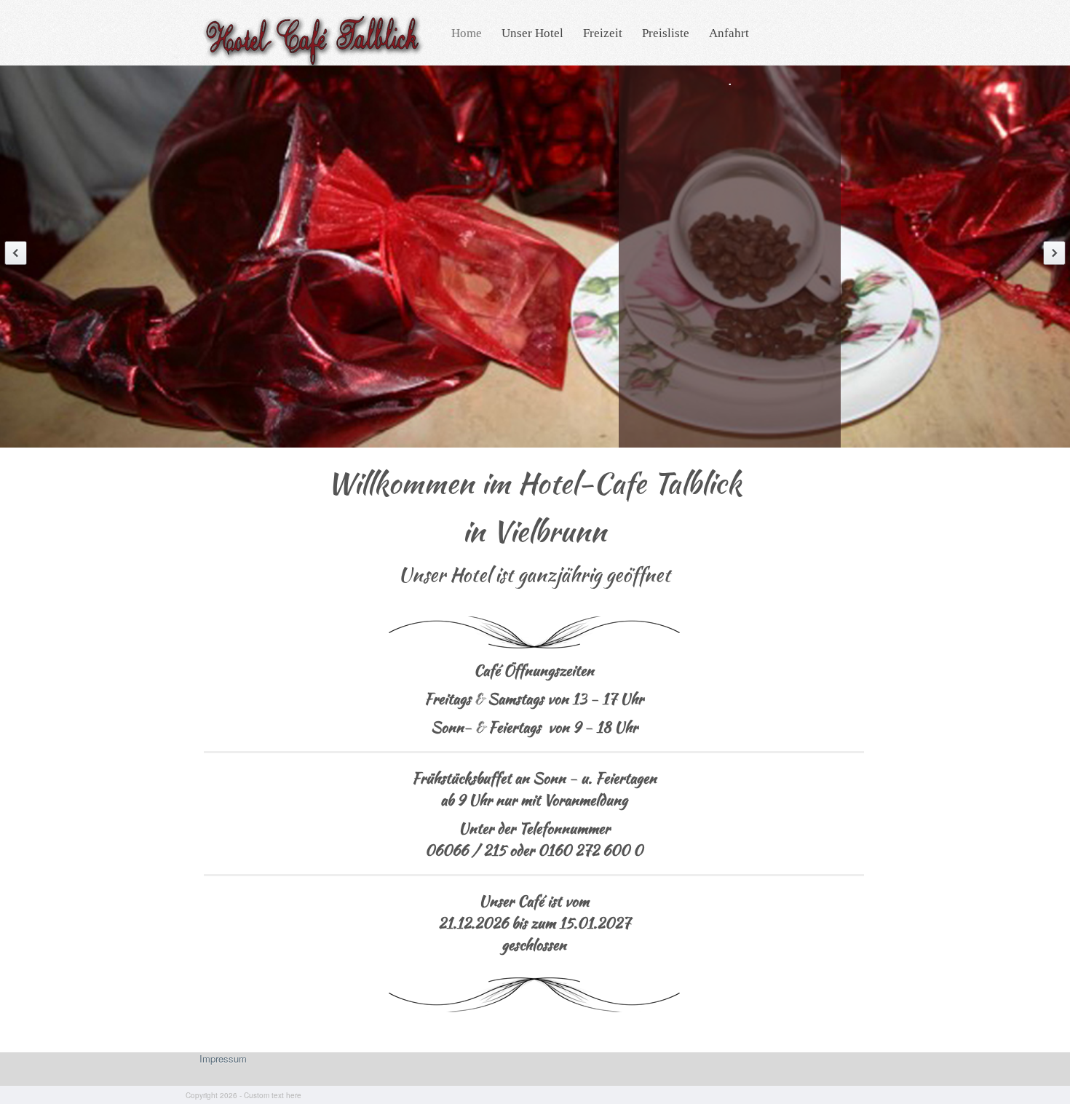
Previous (15, 253)
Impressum (223, 1058)
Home (466, 33)
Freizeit (602, 33)
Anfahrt (729, 33)
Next (1054, 253)
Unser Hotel (532, 33)
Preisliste (665, 33)
